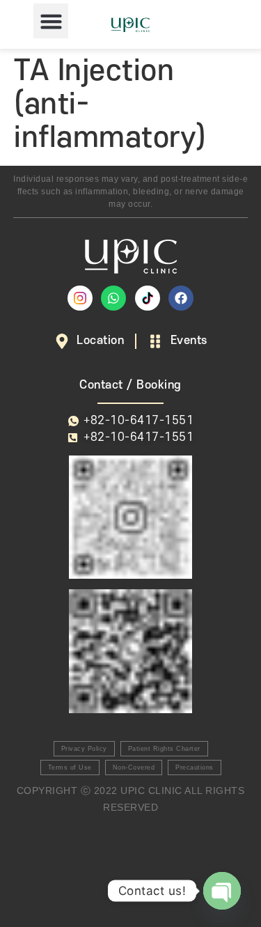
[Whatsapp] (113, 298)
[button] (50, 20)
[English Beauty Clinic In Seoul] (80, 298)
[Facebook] (180, 298)
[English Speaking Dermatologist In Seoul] (147, 298)
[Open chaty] (222, 891)
